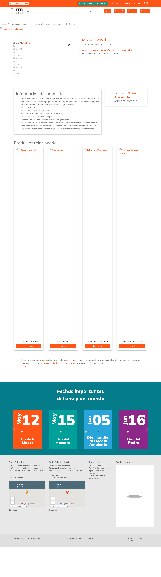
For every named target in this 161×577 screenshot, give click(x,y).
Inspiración (93, 499)
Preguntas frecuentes (97, 502)
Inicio (4, 24)
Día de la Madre (27, 441)
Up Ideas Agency (33, 565)
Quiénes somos (117, 3)
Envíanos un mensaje (19, 3)
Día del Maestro (62, 441)
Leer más (28, 346)
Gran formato (132, 11)
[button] (69, 45)
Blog (138, 3)
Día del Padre (133, 441)
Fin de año (94, 3)
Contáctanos (130, 3)
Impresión (107, 11)
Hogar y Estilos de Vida (32, 24)
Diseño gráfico (145, 11)
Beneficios (93, 494)
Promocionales (119, 11)
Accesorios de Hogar (52, 24)
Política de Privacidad (74, 565)
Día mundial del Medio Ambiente (98, 440)
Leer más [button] (25, 366)
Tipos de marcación (96, 497)
